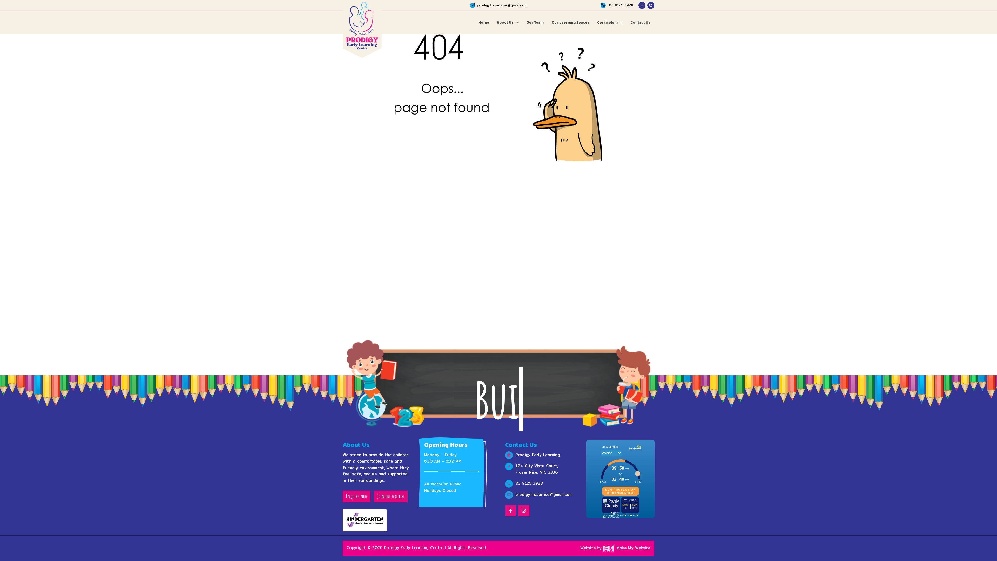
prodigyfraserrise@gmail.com (502, 5)
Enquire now (356, 496)
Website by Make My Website (615, 548)
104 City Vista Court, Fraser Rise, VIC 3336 (536, 469)
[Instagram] (650, 5)
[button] (516, 22)
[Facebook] (641, 5)
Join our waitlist (391, 496)
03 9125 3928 (621, 5)
